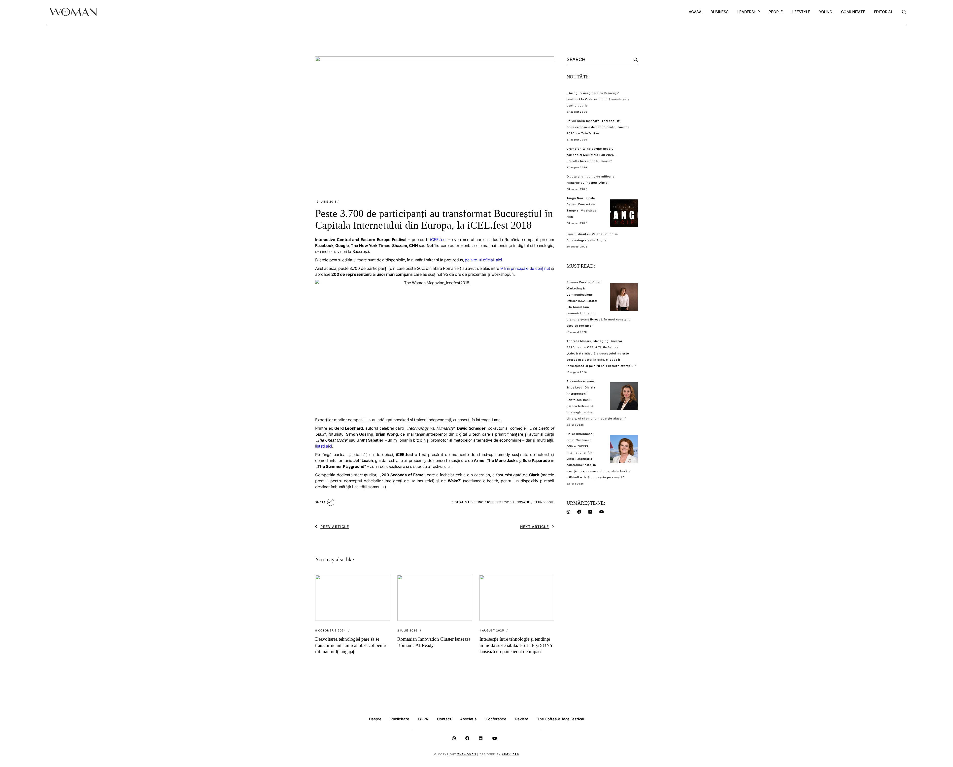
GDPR (423, 719)
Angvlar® (510, 754)
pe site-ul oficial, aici (483, 259)
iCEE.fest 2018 (499, 502)
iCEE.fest (438, 239)
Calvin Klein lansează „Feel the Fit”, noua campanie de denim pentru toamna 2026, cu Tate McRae (598, 127)
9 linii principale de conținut (525, 268)
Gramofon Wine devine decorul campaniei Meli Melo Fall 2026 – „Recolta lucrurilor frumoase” (592, 155)
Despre (375, 719)
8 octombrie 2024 (330, 630)
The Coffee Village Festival (560, 719)
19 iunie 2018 (326, 201)
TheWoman (466, 754)
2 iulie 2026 (407, 630)
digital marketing (467, 502)
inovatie (523, 502)
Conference (496, 719)
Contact (444, 719)
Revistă (521, 719)
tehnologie (544, 502)
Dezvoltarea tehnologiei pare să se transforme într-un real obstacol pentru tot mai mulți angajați (351, 645)
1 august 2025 (491, 630)
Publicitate (399, 719)
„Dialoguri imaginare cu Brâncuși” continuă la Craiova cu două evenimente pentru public (598, 99)
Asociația (468, 719)
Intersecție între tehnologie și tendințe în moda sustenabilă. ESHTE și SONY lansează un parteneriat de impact (516, 645)
